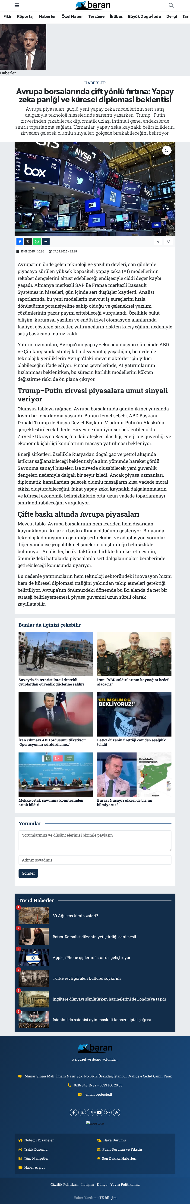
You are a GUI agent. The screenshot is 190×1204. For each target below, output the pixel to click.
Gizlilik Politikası (65, 1184)
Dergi (171, 17)
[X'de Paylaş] (28, 241)
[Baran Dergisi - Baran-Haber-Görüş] (93, 4)
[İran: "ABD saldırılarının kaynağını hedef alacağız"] (134, 653)
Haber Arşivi (34, 1167)
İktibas (116, 17)
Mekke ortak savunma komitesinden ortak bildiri (51, 802)
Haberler (47, 17)
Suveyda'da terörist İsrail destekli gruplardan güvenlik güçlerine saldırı (51, 681)
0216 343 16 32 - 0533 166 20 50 (98, 1085)
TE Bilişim (108, 1197)
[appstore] (95, 1123)
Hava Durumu (114, 1140)
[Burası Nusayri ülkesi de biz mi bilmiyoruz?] (134, 774)
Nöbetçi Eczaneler (39, 1140)
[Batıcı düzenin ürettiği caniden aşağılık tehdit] (134, 713)
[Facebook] (73, 1112)
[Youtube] (99, 1112)
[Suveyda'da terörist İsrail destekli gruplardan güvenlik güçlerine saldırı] (56, 653)
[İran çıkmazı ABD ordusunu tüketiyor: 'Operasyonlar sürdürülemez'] (56, 713)
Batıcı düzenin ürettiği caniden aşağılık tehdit (131, 742)
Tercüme (96, 17)
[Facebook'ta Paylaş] (19, 241)
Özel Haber (72, 17)
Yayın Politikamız (124, 1184)
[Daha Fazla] (46, 241)
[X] (82, 1112)
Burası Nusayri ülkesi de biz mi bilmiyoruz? (124, 802)
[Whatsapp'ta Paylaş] (37, 241)
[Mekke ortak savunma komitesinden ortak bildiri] (56, 774)
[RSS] (116, 1112)
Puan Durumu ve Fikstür (122, 1149)
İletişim (87, 1184)
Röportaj (25, 17)
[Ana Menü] (17, 5)
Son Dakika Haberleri (119, 1158)
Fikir (7, 17)
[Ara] (171, 6)
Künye (102, 1184)
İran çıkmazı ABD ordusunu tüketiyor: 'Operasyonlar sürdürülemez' (52, 742)
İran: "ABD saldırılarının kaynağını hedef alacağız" (132, 681)
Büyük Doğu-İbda (144, 17)
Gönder (28, 873)
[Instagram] (91, 1112)
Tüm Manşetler (36, 1158)
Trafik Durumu (36, 1149)
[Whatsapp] (108, 1112)
